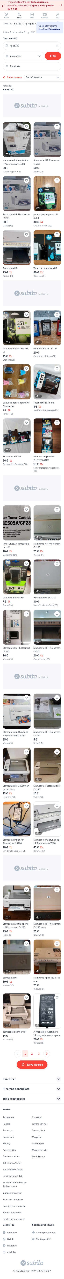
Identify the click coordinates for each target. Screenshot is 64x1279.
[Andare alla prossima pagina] (46, 1053)
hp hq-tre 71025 (33, 23)
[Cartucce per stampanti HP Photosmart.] (17, 389)
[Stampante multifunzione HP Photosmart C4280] (17, 719)
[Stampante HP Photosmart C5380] (47, 635)
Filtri (53, 56)
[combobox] (32, 46)
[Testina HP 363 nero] (47, 389)
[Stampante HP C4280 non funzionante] (17, 773)
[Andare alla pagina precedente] (17, 1053)
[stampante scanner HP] (17, 1018)
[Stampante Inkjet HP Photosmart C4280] (17, 827)
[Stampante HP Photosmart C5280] (47, 147)
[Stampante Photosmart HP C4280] (47, 773)
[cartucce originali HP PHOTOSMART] (47, 445)
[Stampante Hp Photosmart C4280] (17, 635)
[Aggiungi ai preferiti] (26, 126)
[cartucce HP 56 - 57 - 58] (47, 335)
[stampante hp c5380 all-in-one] (47, 965)
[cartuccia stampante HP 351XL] (47, 201)
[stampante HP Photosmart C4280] (47, 530)
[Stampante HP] (17, 254)
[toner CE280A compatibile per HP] (17, 530)
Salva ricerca (14, 77)
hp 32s (17, 23)
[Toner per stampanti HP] (47, 254)
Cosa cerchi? (10, 38)
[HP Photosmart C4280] (47, 583)
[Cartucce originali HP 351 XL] (17, 335)
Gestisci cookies (11, 1156)
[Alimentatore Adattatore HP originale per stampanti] (47, 1018)
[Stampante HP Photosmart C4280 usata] (47, 910)
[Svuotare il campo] (57, 46)
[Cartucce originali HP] (17, 583)
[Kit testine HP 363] (17, 445)
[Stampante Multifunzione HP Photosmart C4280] (17, 910)
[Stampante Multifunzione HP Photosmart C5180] (47, 827)
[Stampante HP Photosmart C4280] (47, 719)
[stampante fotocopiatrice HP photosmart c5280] (17, 147)
